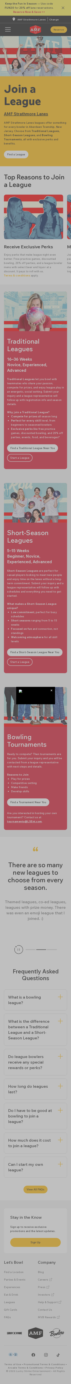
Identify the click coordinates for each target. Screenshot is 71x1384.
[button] (51, 690)
